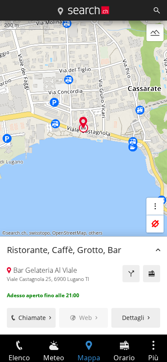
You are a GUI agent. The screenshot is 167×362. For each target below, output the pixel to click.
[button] (83, 122)
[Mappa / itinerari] (60, 11)
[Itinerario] (131, 273)
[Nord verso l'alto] (155, 53)
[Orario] (151, 273)
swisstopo (39, 233)
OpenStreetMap (69, 233)
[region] (83, 178)
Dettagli (133, 318)
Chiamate (32, 318)
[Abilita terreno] (155, 32)
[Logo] (88, 10)
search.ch (16, 233)
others (95, 233)
